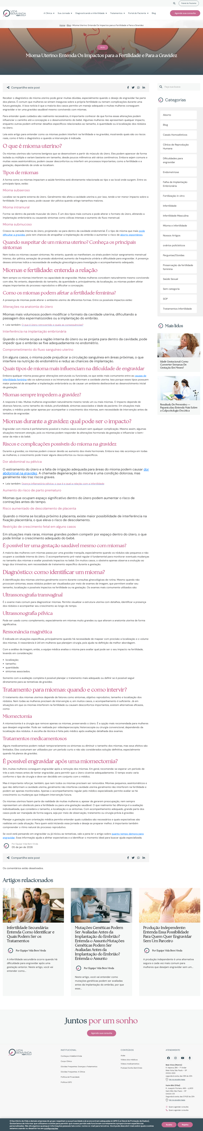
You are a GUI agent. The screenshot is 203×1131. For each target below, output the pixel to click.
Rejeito (185, 1124)
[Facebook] (128, 87)
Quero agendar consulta (178, 1107)
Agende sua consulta (185, 13)
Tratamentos (116, 13)
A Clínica (48, 13)
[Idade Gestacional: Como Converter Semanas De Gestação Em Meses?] (178, 352)
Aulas (123, 1055)
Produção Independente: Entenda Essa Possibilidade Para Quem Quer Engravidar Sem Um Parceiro (167, 934)
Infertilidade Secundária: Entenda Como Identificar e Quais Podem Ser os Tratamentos (30, 934)
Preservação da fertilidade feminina (178, 267)
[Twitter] (133, 87)
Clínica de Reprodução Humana (176, 146)
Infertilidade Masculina (175, 215)
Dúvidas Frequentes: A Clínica (73, 1072)
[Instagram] (175, 1058)
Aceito (169, 1124)
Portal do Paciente (137, 13)
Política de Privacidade (70, 1077)
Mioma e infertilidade (175, 225)
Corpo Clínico (66, 1061)
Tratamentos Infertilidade (177, 308)
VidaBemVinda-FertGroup (14, 13)
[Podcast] (189, 1058)
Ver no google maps (177, 1079)
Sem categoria (171, 289)
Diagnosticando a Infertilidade (90, 13)
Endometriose (171, 172)
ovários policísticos (174, 245)
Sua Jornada (64, 13)
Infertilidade (169, 205)
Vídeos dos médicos (129, 1059)
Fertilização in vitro (174, 196)
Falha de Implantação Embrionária (175, 184)
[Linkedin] (144, 87)
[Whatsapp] (138, 87)
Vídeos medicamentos (130, 1064)
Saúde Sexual (170, 279)
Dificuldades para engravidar (173, 160)
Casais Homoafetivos (175, 134)
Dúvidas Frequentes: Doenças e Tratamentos (79, 1066)
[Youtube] (182, 1058)
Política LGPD (66, 1082)
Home (62, 25)
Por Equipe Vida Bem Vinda (25, 844)
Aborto (167, 115)
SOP (165, 298)
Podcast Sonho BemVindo (131, 1068)
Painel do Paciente (188, 3)
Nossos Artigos (171, 235)
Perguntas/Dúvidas (173, 255)
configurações (51, 1128)
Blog (154, 13)
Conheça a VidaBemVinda (71, 1056)
